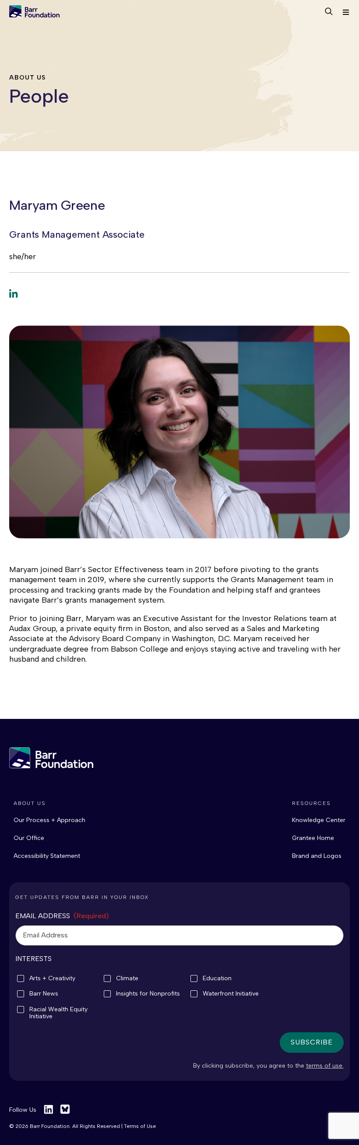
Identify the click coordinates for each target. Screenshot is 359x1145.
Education (217, 978)
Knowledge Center (318, 820)
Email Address (62, 916)
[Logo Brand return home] (51, 757)
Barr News (43, 993)
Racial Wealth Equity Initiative (58, 1013)
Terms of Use (140, 1126)
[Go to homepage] (34, 12)
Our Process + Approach (49, 820)
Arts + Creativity (52, 978)
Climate (127, 978)
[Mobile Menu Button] (345, 12)
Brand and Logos (316, 856)
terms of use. (325, 1065)
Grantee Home (313, 838)
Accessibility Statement (47, 856)
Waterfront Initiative (231, 993)
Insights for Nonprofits (148, 993)
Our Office (29, 838)
